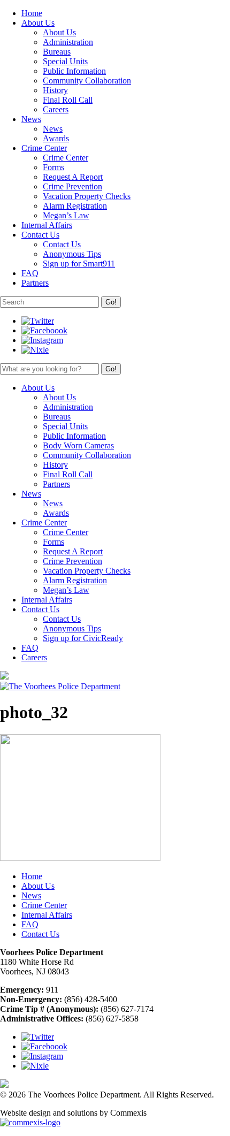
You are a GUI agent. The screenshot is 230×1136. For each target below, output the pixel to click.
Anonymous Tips (72, 253)
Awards (56, 138)
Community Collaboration (87, 80)
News (53, 128)
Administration (68, 42)
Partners (56, 484)
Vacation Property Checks (87, 196)
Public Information (74, 70)
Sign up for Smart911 (79, 263)
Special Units (65, 61)
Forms (53, 167)
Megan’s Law (66, 215)
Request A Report (73, 176)
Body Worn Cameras (78, 445)
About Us (59, 32)
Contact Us (62, 244)
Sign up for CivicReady (83, 638)
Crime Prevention (72, 186)
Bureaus (57, 51)
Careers (55, 109)
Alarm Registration (75, 205)
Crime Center (65, 157)
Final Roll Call (68, 99)
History (55, 90)
